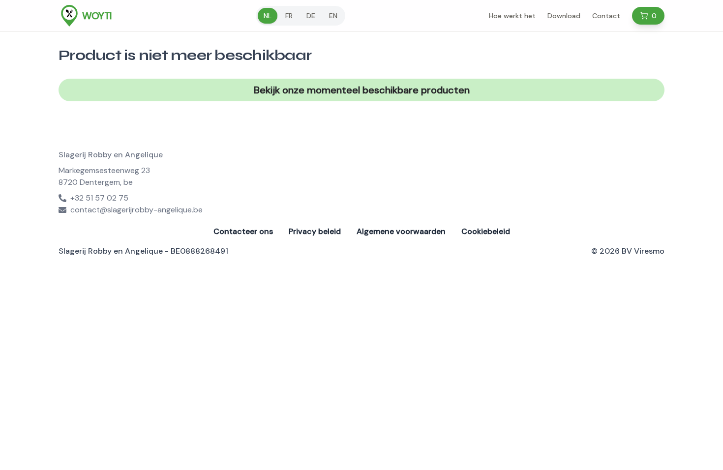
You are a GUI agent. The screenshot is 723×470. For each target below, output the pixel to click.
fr (289, 15)
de (310, 15)
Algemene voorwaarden (401, 231)
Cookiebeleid (485, 231)
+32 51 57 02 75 (99, 198)
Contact (606, 15)
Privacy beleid (315, 231)
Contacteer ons (243, 231)
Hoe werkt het (512, 15)
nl (267, 15)
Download (563, 15)
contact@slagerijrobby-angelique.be (136, 210)
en (333, 15)
